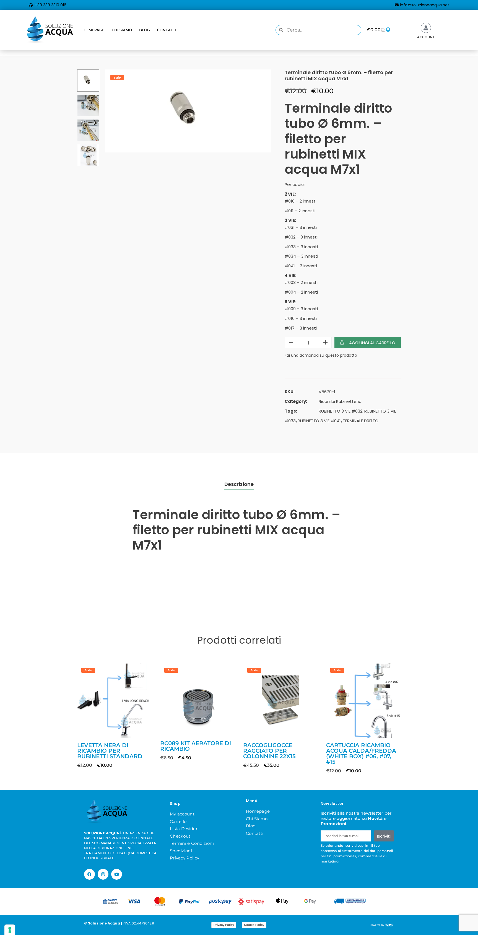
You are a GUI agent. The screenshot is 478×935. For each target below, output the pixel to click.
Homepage (93, 30)
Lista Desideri (184, 828)
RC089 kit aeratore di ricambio (195, 746)
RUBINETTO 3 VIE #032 (340, 411)
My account (182, 814)
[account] (426, 28)
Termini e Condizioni (192, 843)
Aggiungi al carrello (372, 343)
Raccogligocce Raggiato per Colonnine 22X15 (269, 751)
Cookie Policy (254, 925)
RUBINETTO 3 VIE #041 (319, 421)
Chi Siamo (122, 30)
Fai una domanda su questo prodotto (321, 355)
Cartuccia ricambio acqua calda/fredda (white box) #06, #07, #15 (361, 753)
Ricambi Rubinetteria (340, 401)
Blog (144, 30)
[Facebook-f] (89, 874)
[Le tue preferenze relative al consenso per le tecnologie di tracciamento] (9, 929)
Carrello (178, 821)
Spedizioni (181, 850)
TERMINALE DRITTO (360, 421)
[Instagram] (103, 874)
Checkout (180, 836)
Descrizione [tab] (239, 484)
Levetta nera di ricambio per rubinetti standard (109, 751)
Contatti (166, 30)
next (264, 111)
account (426, 37)
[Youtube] (116, 874)
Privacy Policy (184, 858)
